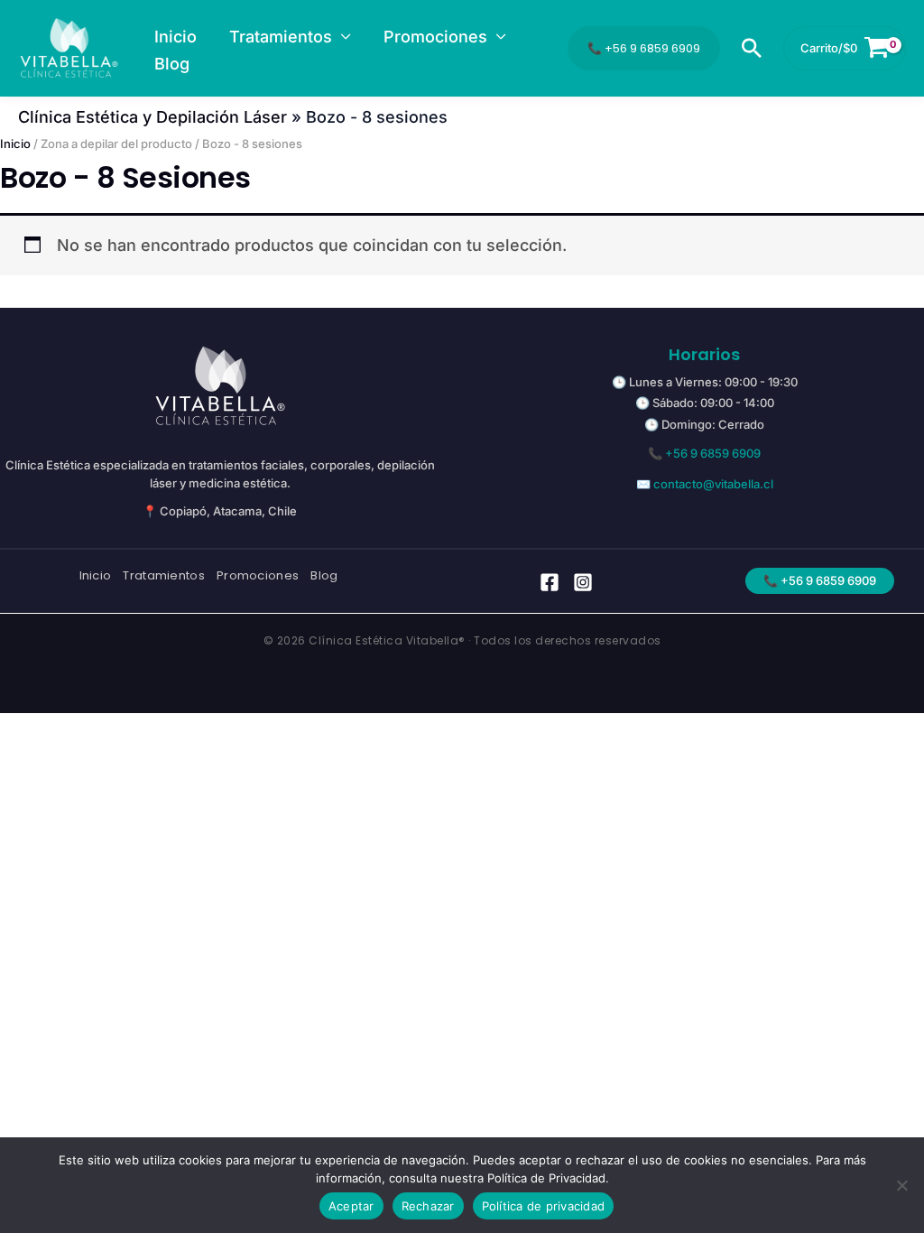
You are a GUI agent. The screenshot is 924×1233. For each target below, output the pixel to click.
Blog (323, 576)
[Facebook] (549, 582)
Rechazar (428, 1206)
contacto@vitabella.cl (713, 484)
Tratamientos (164, 576)
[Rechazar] (901, 1185)
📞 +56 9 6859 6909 (643, 48)
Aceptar (351, 1206)
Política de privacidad (543, 1206)
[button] (341, 37)
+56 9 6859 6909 (713, 453)
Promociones (258, 576)
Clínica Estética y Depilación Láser (152, 116)
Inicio (15, 143)
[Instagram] (583, 582)
